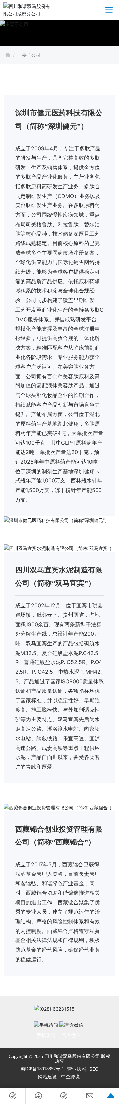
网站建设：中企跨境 (59, 1076)
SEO (94, 1069)
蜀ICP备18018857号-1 (42, 1069)
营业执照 (76, 1069)
